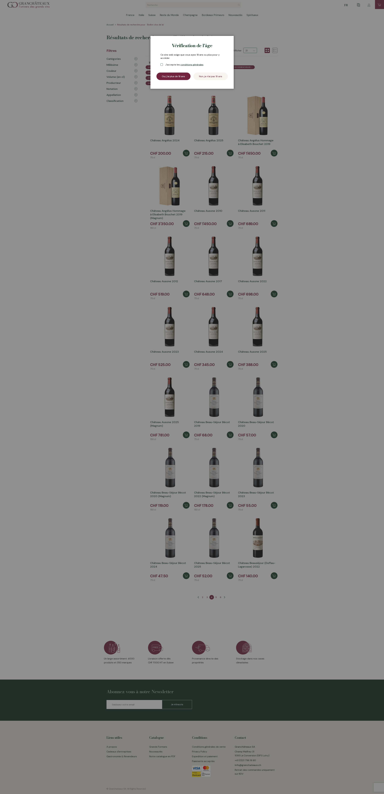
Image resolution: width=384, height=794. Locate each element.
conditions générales (191, 64)
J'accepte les (184, 64)
